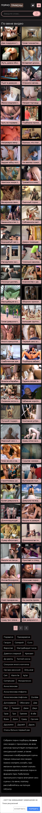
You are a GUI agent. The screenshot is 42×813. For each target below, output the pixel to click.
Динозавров (10, 703)
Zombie (34, 697)
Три (14, 714)
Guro (29, 642)
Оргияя (34, 719)
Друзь (32, 725)
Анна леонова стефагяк (15, 692)
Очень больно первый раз (17, 730)
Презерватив (23, 637)
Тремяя (23, 714)
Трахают (16, 708)
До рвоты (8, 659)
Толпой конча (23, 659)
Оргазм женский (12, 670)
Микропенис (24, 681)
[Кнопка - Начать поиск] (36, 13)
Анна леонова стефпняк (15, 697)
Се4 (5, 675)
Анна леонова (10, 686)
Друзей (21, 725)
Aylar (25, 675)
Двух (34, 708)
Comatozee (9, 681)
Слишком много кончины (16, 664)
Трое (6, 714)
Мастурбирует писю (27, 648)
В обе (33, 714)
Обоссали (25, 703)
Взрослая (8, 648)
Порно (12, 5)
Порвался (8, 637)
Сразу (24, 719)
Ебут (6, 708)
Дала (15, 719)
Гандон (7, 642)
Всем (6, 719)
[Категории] (39, 5)
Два (35, 703)
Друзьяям (9, 725)
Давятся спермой (12, 653)
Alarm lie (15, 675)
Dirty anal (28, 670)
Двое (26, 708)
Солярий (19, 642)
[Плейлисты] (33, 5)
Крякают (29, 653)
